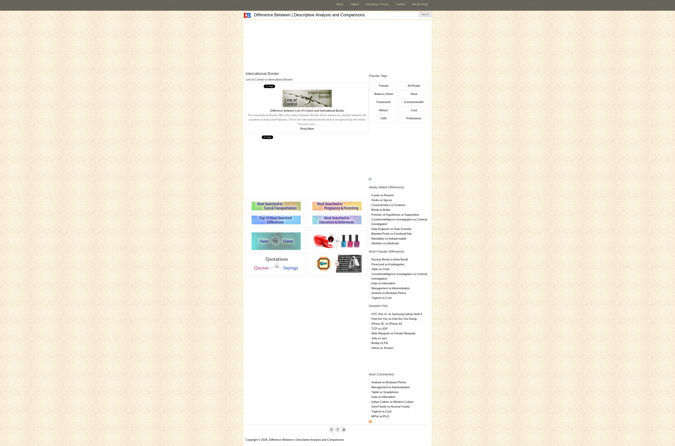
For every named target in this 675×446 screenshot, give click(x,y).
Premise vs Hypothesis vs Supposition (395, 214)
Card (414, 110)
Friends (383, 85)
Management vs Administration (390, 288)
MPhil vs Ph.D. (380, 416)
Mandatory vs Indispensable (388, 238)
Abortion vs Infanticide (385, 243)
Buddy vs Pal (379, 343)
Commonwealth (414, 102)
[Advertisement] (337, 44)
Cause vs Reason (382, 195)
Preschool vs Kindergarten (387, 264)
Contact (400, 4)
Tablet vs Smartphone (384, 392)
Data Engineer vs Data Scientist (391, 228)
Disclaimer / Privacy (377, 4)
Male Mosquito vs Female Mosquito (393, 333)
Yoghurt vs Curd (381, 297)
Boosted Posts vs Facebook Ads (391, 233)
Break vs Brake (380, 209)
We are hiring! (420, 4)
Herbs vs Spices (381, 200)
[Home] (247, 15)
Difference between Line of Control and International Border (307, 110)
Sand (413, 93)
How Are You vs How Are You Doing (394, 318)
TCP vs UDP (379, 328)
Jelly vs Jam (379, 338)
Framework (384, 102)
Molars (383, 110)
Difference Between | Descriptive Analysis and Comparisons (309, 14)
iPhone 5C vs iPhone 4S (386, 323)
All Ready (414, 85)
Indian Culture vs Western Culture (392, 401)
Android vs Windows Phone (388, 293)
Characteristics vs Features (388, 205)
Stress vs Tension (382, 347)
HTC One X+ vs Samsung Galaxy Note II (396, 314)
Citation (354, 4)
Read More (307, 128)
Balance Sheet (383, 93)
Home (339, 4)
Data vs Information (383, 283)
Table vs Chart (380, 269)
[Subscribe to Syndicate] (370, 422)
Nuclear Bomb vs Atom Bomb (389, 259)
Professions (413, 118)
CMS (383, 118)
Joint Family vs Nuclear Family (390, 406)
